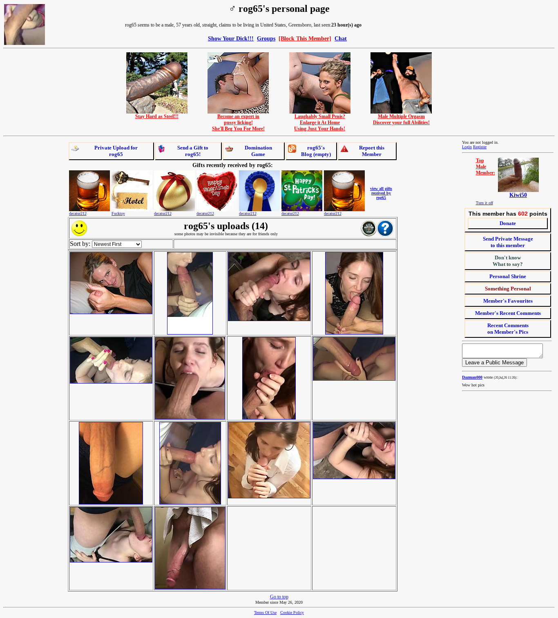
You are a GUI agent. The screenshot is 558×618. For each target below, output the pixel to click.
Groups (266, 38)
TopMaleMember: (485, 167)
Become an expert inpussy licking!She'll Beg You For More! (238, 123)
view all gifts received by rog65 (381, 193)
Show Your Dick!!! (231, 38)
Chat (341, 38)
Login (467, 147)
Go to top (279, 597)
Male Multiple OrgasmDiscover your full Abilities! (401, 119)
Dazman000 (472, 377)
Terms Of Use (265, 612)
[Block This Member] (305, 38)
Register (480, 147)
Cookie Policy (292, 612)
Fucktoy (118, 213)
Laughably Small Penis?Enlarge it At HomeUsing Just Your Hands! (319, 123)
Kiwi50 (518, 195)
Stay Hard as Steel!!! (157, 116)
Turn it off (484, 203)
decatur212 (78, 213)
